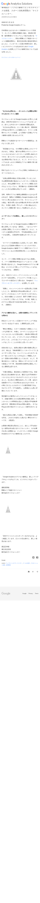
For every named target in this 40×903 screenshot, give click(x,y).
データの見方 (26, 563)
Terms (36, 593)
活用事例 (8, 565)
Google (24, 593)
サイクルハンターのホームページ (11, 57)
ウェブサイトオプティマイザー (14, 563)
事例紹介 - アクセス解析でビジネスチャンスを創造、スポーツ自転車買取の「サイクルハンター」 (20, 10)
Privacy (31, 593)
